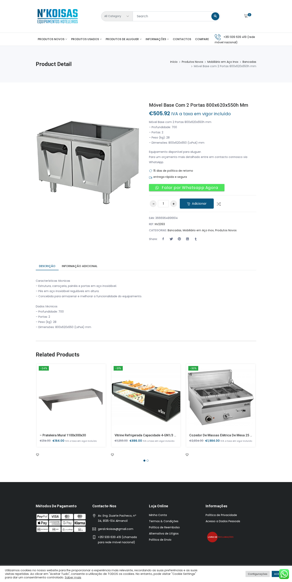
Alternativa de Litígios (164, 534)
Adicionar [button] (65, 400)
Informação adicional (79, 266)
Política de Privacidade (221, 515)
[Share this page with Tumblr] (195, 239)
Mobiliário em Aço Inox (222, 62)
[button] (163, 239)
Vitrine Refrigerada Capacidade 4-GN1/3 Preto (148, 435)
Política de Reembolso (164, 527)
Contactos (182, 39)
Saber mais (73, 577)
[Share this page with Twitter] (171, 239)
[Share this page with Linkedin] (187, 239)
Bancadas (249, 62)
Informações (156, 39)
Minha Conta (158, 515)
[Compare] (217, 204)
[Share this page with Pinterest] (179, 239)
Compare (202, 39)
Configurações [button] (257, 574)
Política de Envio (160, 540)
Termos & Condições (163, 521)
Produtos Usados (85, 39)
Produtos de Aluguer (122, 39)
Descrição (47, 266)
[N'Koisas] (57, 16)
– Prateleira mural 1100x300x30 (63, 435)
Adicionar (199, 203)
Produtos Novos (51, 39)
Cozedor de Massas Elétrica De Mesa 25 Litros (223, 435)
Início (174, 62)
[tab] (47, 266)
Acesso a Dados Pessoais (223, 521)
